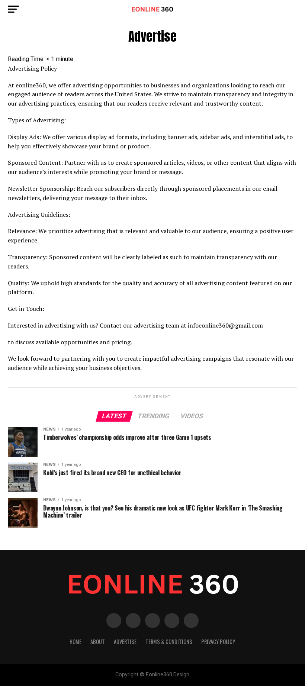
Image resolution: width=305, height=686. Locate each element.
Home (75, 641)
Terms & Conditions (168, 641)
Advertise (125, 641)
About (97, 641)
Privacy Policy (218, 641)
